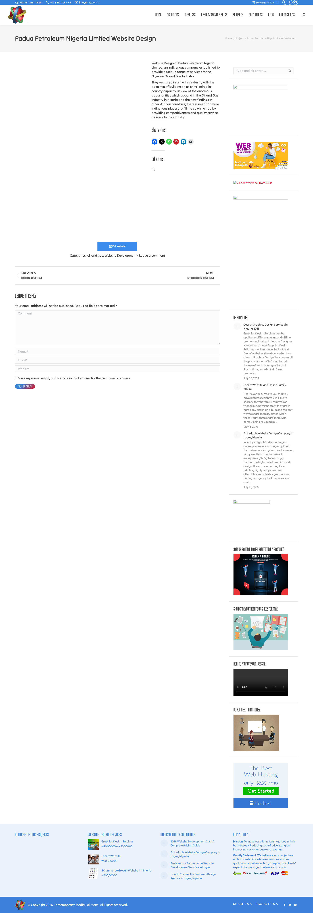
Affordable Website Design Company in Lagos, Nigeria (268, 435)
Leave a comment (152, 255)
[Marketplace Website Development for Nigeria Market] (50, 847)
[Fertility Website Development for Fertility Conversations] (64, 875)
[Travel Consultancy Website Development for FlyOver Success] (22, 861)
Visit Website (119, 246)
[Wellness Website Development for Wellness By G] (36, 875)
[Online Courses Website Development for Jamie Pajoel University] (22, 875)
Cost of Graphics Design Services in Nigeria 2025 (265, 326)
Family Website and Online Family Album (264, 387)
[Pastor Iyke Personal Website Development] (50, 875)
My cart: (266, 2)
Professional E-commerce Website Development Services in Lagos (192, 865)
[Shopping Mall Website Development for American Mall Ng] (64, 847)
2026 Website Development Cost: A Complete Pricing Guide (192, 843)
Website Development (120, 255)
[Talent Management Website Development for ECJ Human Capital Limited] (64, 861)
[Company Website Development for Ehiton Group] (50, 861)
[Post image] (237, 326)
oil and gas (95, 255)
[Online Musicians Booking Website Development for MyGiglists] (22, 847)
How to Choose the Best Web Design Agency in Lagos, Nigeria (193, 876)
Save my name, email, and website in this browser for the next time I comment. (75, 378)
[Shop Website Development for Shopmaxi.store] (36, 861)
